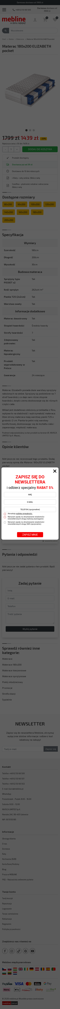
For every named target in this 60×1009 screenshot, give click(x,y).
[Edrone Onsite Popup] (30, 504)
